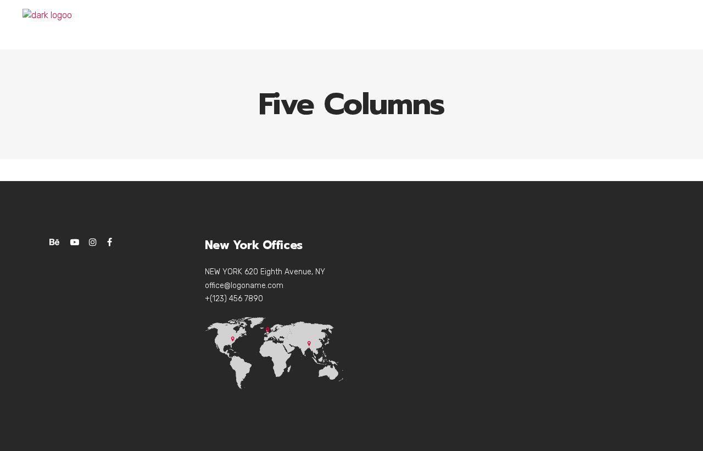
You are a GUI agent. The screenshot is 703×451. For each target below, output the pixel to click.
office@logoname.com (244, 285)
